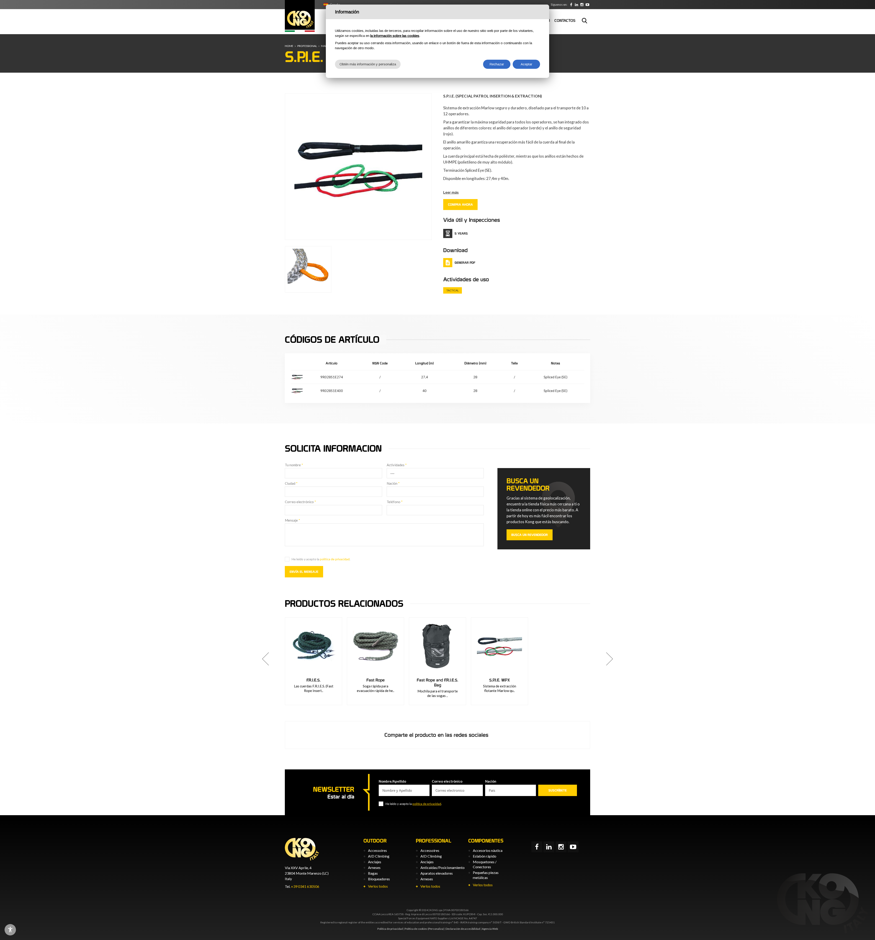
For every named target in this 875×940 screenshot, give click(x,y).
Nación (393, 483)
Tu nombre (294, 465)
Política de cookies (416, 928)
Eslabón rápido (484, 856)
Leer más (451, 192)
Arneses (374, 867)
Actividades (397, 465)
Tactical (452, 290)
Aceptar (526, 64)
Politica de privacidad (390, 928)
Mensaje (292, 520)
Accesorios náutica (487, 850)
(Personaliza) (436, 928)
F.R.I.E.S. (313, 680)
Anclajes (374, 862)
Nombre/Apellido (392, 781)
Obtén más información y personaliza (368, 64)
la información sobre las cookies (394, 36)
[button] (265, 659)
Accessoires (377, 850)
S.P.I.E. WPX (499, 680)
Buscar (584, 20)
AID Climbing (378, 856)
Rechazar (496, 64)
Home (289, 46)
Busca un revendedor (529, 535)
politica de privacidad (335, 559)
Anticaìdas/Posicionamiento (442, 867)
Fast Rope (375, 680)
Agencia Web (490, 928)
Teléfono (395, 502)
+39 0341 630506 (305, 886)
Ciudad (291, 483)
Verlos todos (378, 886)
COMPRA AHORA (460, 204)
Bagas (373, 873)
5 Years (461, 233)
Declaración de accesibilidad (463, 928)
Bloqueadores (379, 879)
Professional (307, 46)
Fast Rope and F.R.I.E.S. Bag (437, 682)
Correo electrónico (300, 502)
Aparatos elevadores (436, 873)
